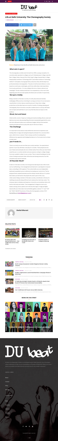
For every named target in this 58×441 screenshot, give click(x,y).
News (6, 401)
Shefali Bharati (10, 19)
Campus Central (19, 261)
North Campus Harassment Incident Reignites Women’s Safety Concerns (22, 1)
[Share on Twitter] (4, 73)
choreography (11, 199)
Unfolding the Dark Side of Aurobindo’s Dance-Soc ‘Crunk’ (29, 241)
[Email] (4, 80)
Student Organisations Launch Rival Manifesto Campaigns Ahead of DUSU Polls (33, 273)
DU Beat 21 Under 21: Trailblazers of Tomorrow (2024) (29, 327)
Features (29, 324)
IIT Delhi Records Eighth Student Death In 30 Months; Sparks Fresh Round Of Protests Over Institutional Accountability (32, 282)
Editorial (7, 409)
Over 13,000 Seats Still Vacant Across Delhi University (28, 290)
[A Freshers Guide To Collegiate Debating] (45, 233)
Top (29, 438)
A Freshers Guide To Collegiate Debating (43, 240)
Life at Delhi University (11, 13)
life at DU (32, 199)
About (6, 377)
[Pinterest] (4, 77)
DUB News (17, 279)
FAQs (6, 385)
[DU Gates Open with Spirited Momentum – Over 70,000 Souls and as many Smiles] (12, 233)
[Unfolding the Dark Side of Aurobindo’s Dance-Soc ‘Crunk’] (29, 233)
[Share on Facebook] (4, 69)
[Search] (52, 1)
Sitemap (7, 389)
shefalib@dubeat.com (24, 193)
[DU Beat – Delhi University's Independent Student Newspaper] (29, 8)
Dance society (22, 199)
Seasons (7, 417)
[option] (29, 317)
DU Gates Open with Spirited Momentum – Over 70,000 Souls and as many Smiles (12, 242)
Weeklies (7, 413)
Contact (7, 381)
